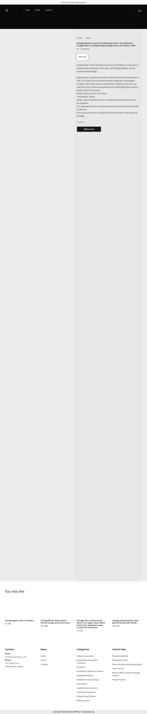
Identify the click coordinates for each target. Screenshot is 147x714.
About (43, 660)
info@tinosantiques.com (16, 657)
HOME (79, 38)
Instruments (81, 684)
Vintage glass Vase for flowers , (20, 620)
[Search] (121, 10)
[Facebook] (10, 670)
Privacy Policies (119, 679)
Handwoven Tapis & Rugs (87, 679)
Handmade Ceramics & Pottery (89, 671)
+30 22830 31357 (12, 663)
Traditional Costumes (86, 692)
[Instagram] (6, 670)
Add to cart (89, 129)
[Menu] (7, 10)
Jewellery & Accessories (87, 688)
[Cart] (127, 10)
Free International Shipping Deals (126, 664)
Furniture (80, 667)
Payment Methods (120, 656)
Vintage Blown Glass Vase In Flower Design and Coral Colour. (56, 621)
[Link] (77, 13)
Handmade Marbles (85, 675)
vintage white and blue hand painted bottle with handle (125, 621)
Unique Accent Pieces (86, 696)
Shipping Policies (120, 660)
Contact (44, 664)
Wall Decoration (83, 700)
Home (43, 656)
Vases (88, 38)
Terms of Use (118, 668)
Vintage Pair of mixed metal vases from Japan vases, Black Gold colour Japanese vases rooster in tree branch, (90, 624)
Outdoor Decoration (85, 656)
